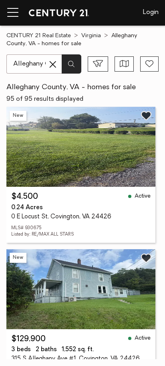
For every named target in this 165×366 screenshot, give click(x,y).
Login (151, 12)
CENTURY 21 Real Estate (38, 36)
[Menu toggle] (12, 12)
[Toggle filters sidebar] (98, 64)
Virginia (91, 36)
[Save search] (149, 64)
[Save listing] (146, 115)
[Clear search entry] (52, 64)
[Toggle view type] (124, 64)
